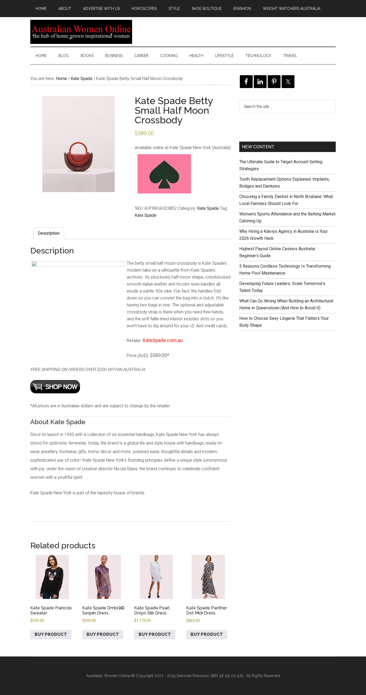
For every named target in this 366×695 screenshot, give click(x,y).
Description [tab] (48, 233)
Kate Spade (81, 78)
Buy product (51, 634)
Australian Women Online (81, 32)
